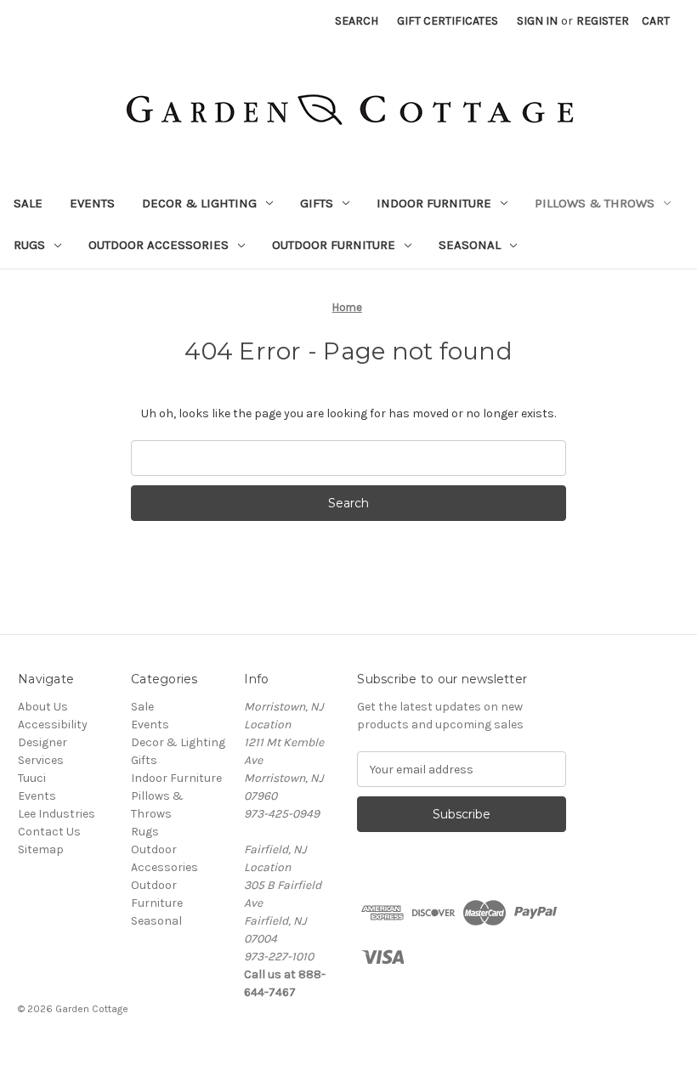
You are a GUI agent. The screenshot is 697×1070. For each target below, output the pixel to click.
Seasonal (470, 244)
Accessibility (53, 724)
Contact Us (49, 831)
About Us (43, 706)
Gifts (316, 203)
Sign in (537, 21)
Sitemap (41, 849)
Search (356, 21)
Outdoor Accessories (158, 244)
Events (92, 203)
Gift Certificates (447, 21)
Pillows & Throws (594, 203)
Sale (28, 203)
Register (602, 21)
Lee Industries (56, 814)
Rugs (29, 244)
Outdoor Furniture (333, 244)
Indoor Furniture (434, 203)
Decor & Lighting (199, 203)
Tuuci (32, 778)
